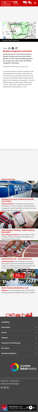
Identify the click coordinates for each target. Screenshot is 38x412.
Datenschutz (14, 381)
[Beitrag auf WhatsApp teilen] (9, 48)
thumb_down (27, 408)
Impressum (5, 381)
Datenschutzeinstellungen (10, 384)
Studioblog (5, 322)
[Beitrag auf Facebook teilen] (13, 48)
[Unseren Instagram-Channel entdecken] (8, 387)
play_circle (30, 407)
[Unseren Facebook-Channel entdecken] (5, 387)
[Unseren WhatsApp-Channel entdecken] (2, 387)
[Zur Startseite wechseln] (5, 3)
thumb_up (34, 408)
